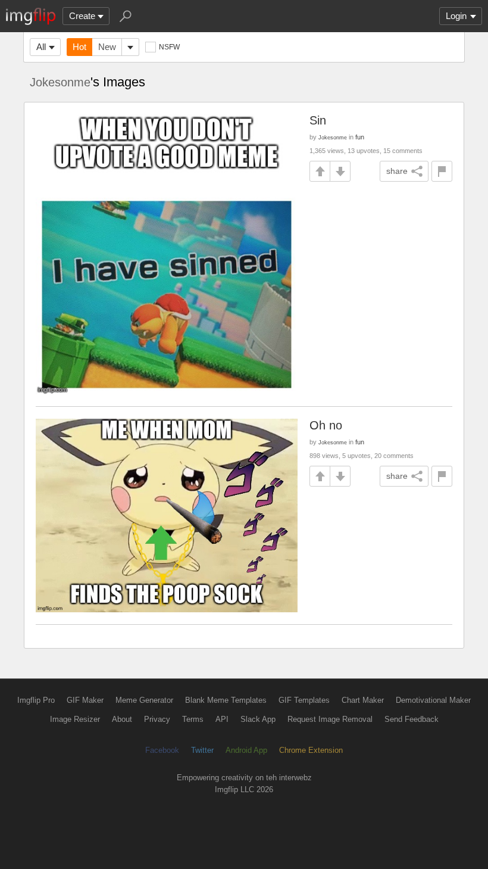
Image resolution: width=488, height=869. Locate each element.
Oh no (325, 425)
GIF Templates (304, 700)
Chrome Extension (311, 750)
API (222, 719)
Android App (246, 750)
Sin (317, 120)
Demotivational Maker (433, 700)
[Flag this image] (441, 171)
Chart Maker (363, 700)
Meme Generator (144, 700)
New (107, 47)
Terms (193, 719)
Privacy (157, 719)
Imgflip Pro (36, 700)
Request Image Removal (330, 719)
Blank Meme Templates (226, 700)
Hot (79, 47)
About (122, 719)
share (397, 171)
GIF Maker (85, 700)
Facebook (162, 750)
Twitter (202, 750)
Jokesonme (60, 82)
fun (359, 137)
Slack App (258, 719)
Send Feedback (411, 719)
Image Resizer (75, 719)
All (41, 47)
